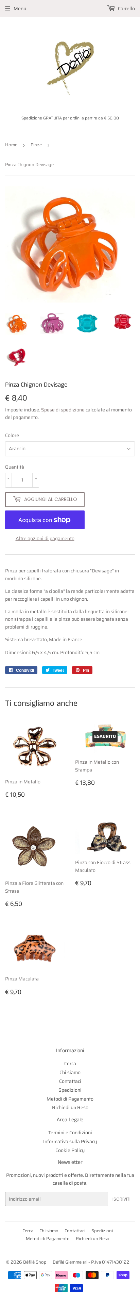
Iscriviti (121, 1199)
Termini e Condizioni (70, 1132)
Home (11, 144)
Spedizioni (70, 1090)
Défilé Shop (35, 1262)
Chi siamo (70, 1072)
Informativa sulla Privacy (70, 1141)
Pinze (36, 144)
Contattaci (70, 1081)
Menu (20, 8)
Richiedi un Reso (70, 1107)
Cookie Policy (70, 1150)
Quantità (14, 467)
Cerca (70, 1063)
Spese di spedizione (63, 409)
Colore (12, 435)
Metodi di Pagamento (70, 1099)
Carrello (126, 8)
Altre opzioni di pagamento (45, 538)
